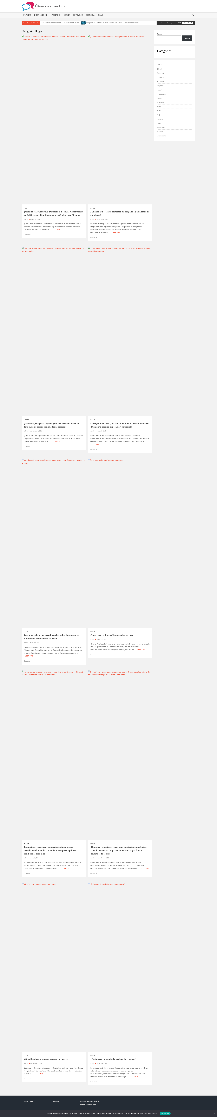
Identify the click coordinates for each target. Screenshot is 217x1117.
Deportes (160, 73)
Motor (159, 111)
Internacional (40, 15)
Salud (100, 15)
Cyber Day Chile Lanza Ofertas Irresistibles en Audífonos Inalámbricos (53, 23)
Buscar (159, 34)
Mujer (159, 115)
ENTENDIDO (165, 1113)
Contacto (55, 1101)
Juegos (159, 98)
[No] (214, 1113)
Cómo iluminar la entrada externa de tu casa (46, 1059)
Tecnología (161, 127)
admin (26, 219)
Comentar (27, 234)
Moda (159, 106)
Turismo (160, 131)
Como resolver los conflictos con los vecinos (111, 635)
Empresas (160, 85)
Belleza (159, 65)
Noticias (27, 15)
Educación (78, 15)
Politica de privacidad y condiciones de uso (89, 1103)
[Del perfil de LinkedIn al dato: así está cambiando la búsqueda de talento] (83, 22)
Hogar (26, 208)
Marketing (55, 15)
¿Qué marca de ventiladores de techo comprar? (113, 1059)
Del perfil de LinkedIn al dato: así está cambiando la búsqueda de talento (112, 23)
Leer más (56, 229)
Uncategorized (162, 136)
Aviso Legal (28, 1101)
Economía (90, 15)
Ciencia (67, 15)
